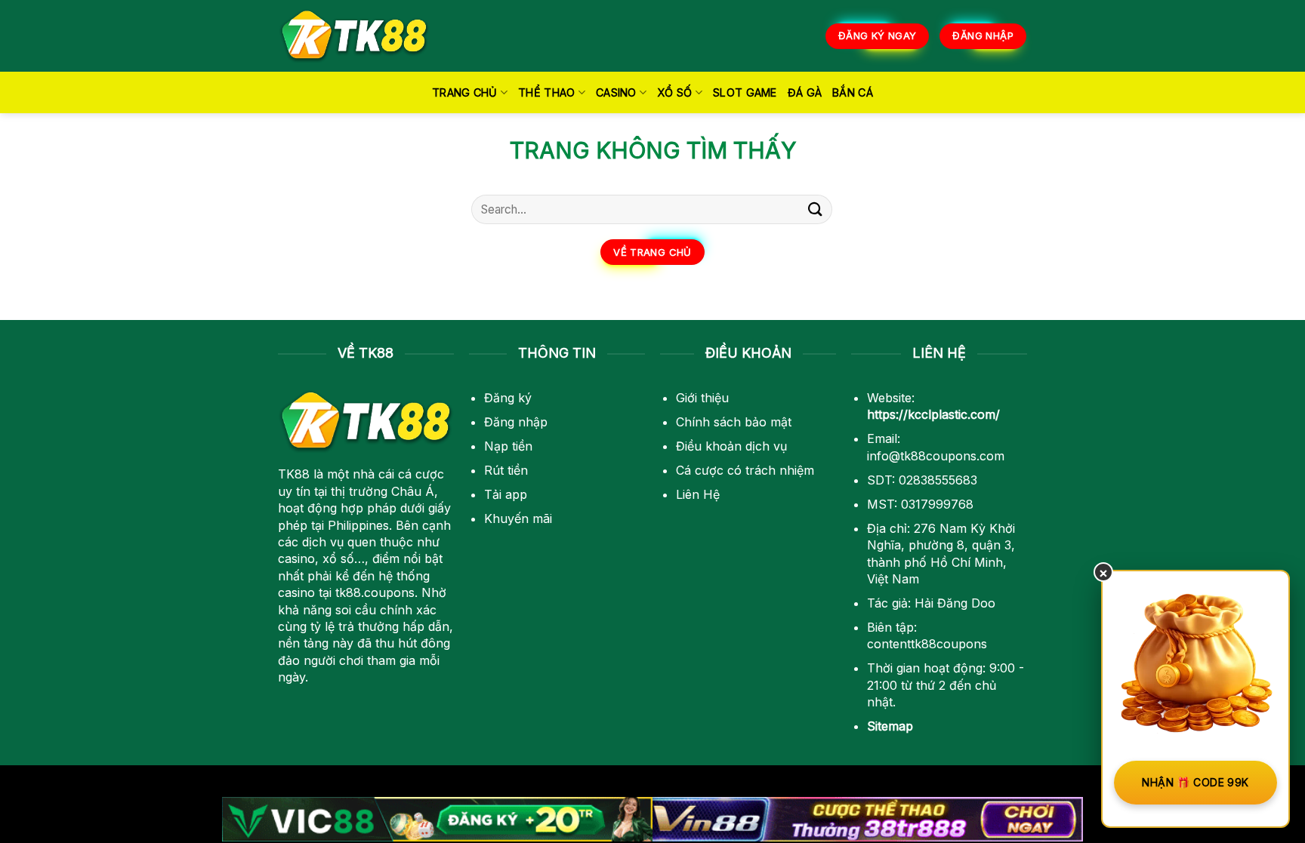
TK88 (294, 473)
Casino (616, 92)
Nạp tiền (508, 446)
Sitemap (890, 726)
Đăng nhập (516, 421)
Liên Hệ (698, 494)
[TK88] (354, 35)
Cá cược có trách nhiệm (745, 470)
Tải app (505, 494)
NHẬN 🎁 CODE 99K (1195, 782)
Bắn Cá (852, 92)
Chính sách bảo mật (733, 421)
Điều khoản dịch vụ (731, 446)
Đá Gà (805, 92)
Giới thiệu (702, 397)
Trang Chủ (465, 92)
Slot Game (745, 92)
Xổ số (674, 92)
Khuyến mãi (518, 518)
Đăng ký (508, 397)
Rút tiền (506, 470)
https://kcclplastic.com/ (933, 414)
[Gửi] (816, 209)
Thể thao (546, 92)
